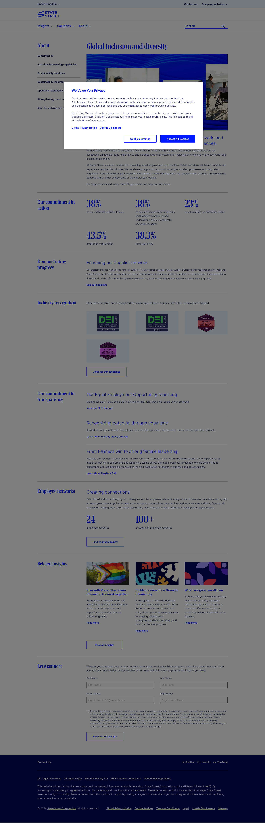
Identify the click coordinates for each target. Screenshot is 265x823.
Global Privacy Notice (84, 127)
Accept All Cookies (178, 138)
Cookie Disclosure (110, 127)
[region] (133, 115)
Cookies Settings (140, 138)
